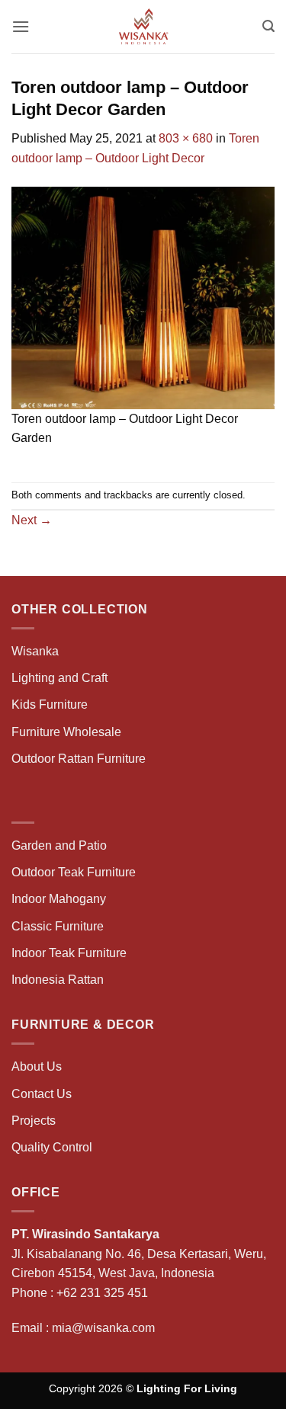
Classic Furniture (57, 926)
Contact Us (41, 1093)
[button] (20, 26)
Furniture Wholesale (66, 731)
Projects (33, 1120)
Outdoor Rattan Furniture (78, 758)
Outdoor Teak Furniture (73, 872)
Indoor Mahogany (58, 898)
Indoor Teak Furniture (69, 952)
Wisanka (36, 651)
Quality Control (51, 1147)
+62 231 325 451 (102, 1292)
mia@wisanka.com (103, 1327)
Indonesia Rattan (57, 979)
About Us (36, 1066)
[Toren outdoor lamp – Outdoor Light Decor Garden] (143, 296)
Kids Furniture (49, 704)
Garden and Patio (59, 845)
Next (31, 520)
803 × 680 (186, 138)
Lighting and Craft (59, 677)
